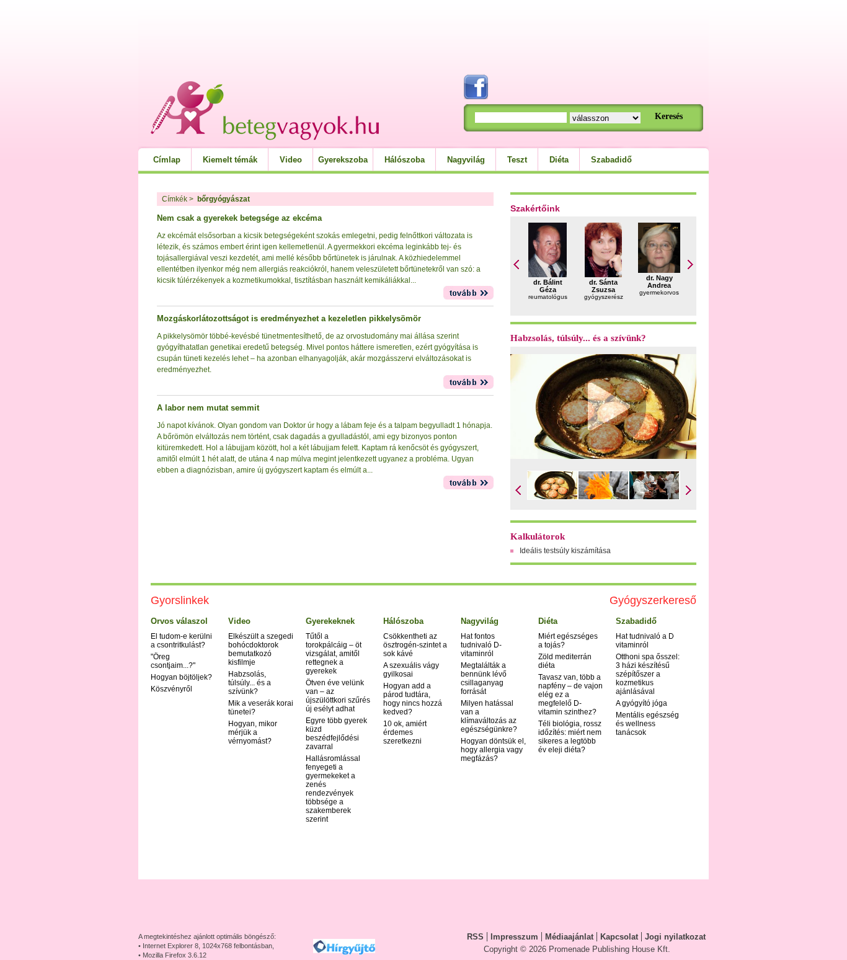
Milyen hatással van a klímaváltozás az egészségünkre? (489, 716)
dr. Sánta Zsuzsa (603, 285)
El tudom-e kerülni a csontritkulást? (181, 640)
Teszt (517, 159)
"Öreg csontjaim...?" (173, 661)
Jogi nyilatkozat (675, 936)
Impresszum (514, 936)
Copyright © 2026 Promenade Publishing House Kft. (577, 949)
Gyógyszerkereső (653, 600)
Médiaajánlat (569, 936)
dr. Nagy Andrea (659, 281)
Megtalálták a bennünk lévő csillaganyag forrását (484, 678)
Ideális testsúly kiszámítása (565, 550)
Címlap (166, 159)
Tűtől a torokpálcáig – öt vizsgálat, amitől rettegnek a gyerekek (333, 653)
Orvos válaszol (179, 621)
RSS (475, 936)
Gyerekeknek (330, 621)
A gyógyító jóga (641, 703)
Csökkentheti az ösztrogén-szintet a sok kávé (415, 645)
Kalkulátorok (537, 536)
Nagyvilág (466, 159)
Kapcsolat (619, 936)
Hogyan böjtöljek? (181, 677)
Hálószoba (404, 159)
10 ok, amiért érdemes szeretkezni (405, 732)
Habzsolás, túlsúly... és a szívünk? (578, 338)
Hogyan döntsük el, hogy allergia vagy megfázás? (493, 750)
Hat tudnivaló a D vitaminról (645, 640)
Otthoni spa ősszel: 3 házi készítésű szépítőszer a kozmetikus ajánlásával (648, 674)
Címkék (174, 199)
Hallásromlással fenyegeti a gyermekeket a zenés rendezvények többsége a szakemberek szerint (333, 789)
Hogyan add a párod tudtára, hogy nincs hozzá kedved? (412, 699)
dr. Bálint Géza (547, 285)
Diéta (559, 159)
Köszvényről (171, 689)
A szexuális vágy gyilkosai (411, 669)
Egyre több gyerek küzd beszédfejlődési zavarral (336, 733)
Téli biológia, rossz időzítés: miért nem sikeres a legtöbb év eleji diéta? (569, 736)
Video (291, 159)
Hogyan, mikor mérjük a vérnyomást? (252, 732)
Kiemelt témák (230, 159)
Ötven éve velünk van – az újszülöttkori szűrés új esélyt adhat (338, 695)
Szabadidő (611, 159)
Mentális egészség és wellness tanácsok (647, 724)
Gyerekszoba (343, 159)
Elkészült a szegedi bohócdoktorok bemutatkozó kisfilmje (260, 649)
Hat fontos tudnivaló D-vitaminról (481, 645)
